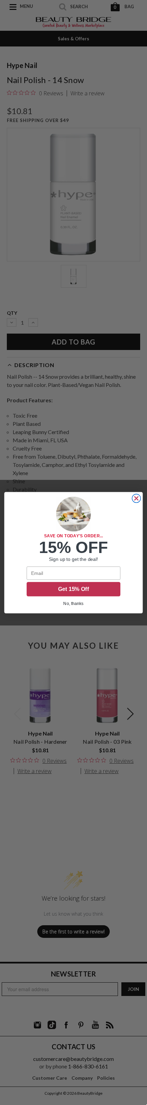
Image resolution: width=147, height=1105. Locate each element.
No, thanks (73, 603)
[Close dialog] (136, 498)
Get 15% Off (73, 589)
